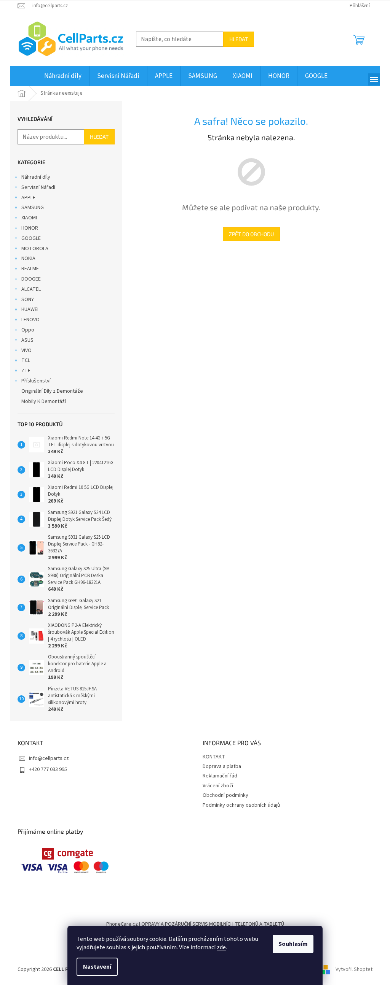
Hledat (238, 39)
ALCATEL (31, 289)
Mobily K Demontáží (43, 401)
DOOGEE (31, 279)
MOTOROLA (34, 248)
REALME (30, 269)
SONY (27, 299)
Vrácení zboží (218, 786)
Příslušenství (36, 381)
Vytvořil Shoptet (354, 969)
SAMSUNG (32, 207)
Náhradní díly (35, 177)
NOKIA (28, 258)
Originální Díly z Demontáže (52, 391)
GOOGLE (31, 238)
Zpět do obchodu (251, 234)
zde (221, 947)
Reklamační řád (220, 776)
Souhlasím (293, 944)
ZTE (25, 370)
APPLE (28, 197)
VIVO (26, 350)
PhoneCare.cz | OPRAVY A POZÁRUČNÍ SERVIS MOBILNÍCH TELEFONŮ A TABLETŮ (195, 924)
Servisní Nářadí (38, 187)
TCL (25, 360)
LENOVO (30, 320)
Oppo (27, 330)
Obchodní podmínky (225, 795)
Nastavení (97, 967)
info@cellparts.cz (49, 758)
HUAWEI (29, 309)
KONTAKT (214, 757)
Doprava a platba (222, 766)
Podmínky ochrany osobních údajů (241, 805)
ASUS (27, 340)
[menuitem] (63, 76)
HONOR (29, 228)
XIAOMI (29, 218)
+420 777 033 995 (48, 769)
